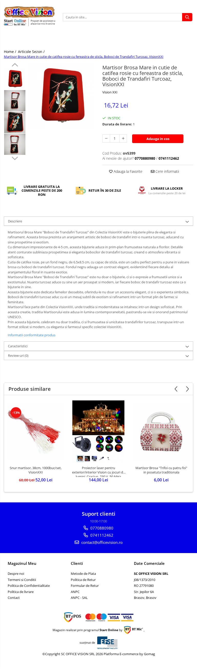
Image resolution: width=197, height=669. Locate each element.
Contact (14, 597)
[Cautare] (187, 17)
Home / (10, 51)
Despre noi (16, 573)
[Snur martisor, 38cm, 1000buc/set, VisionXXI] (35, 431)
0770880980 (101, 528)
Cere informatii (166, 171)
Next (14, 157)
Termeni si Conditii (22, 579)
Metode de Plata (83, 573)
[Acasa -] (29, 12)
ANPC (75, 591)
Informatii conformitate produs (31, 335)
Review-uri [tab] (18, 355)
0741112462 (101, 535)
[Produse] (8, 41)
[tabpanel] (61, 96)
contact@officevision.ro (101, 542)
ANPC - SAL (79, 597)
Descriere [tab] (15, 221)
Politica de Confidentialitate (29, 585)
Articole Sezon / (32, 51)
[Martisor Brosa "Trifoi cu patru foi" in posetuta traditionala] (161, 431)
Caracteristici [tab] (17, 346)
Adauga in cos (157, 138)
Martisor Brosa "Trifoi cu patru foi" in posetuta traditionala (161, 470)
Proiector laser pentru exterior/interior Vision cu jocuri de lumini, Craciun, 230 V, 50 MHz (98, 471)
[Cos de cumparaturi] (187, 39)
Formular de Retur (85, 585)
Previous (14, 65)
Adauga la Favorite (127, 171)
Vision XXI (109, 92)
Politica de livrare (21, 591)
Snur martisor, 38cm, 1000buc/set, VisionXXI (36, 470)
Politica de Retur (83, 579)
